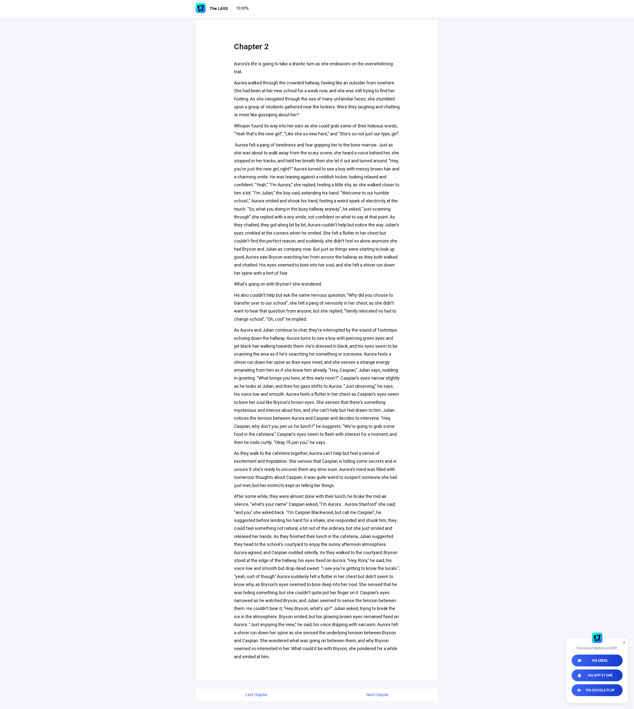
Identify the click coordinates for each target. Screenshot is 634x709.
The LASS (219, 8)
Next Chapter (377, 694)
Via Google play (600, 690)
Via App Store (600, 675)
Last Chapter (256, 694)
